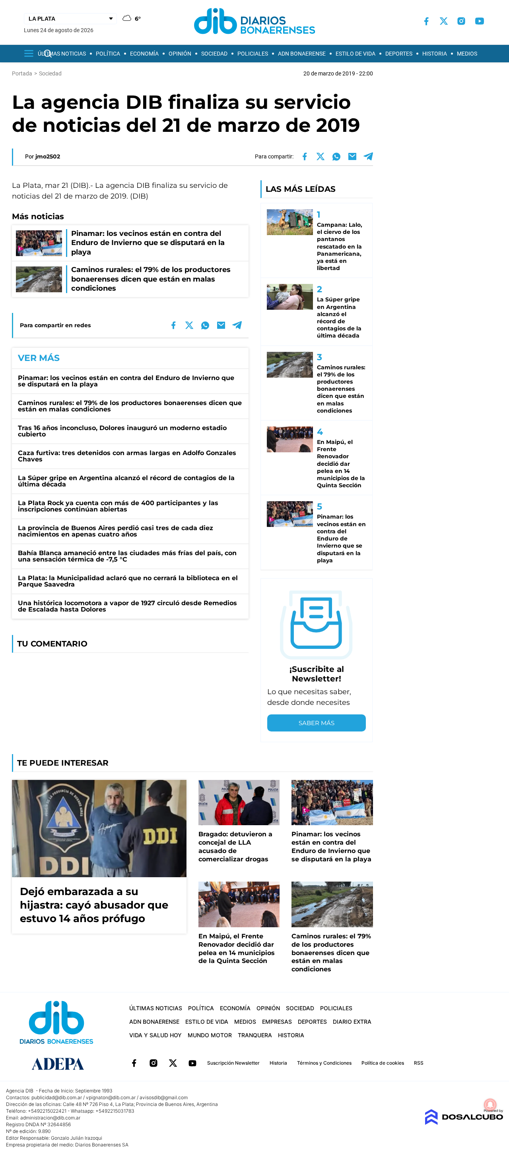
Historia (434, 53)
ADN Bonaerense (302, 53)
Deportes (398, 53)
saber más (316, 723)
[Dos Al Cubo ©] (464, 1123)
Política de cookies (382, 1063)
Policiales (252, 53)
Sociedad (214, 53)
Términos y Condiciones (324, 1063)
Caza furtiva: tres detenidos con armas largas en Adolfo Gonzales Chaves (127, 456)
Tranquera (255, 1035)
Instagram (153, 1063)
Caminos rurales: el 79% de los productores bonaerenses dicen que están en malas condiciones (130, 406)
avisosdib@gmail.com (164, 1097)
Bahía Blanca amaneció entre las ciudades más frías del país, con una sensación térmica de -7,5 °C (127, 556)
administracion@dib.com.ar (50, 1118)
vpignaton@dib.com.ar (111, 1097)
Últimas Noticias (62, 53)
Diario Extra (352, 1021)
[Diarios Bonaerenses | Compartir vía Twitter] (320, 156)
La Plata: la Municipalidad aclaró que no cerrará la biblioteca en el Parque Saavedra (128, 581)
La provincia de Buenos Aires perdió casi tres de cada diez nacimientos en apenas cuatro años (115, 531)
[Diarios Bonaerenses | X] (444, 21)
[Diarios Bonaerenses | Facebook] (426, 21)
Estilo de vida (355, 53)
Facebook (134, 1063)
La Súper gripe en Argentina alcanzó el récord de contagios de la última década (126, 481)
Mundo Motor (210, 1035)
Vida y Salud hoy (155, 1035)
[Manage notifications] (490, 1104)
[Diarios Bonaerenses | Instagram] (461, 21)
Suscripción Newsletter (233, 1063)
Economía (144, 53)
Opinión (180, 53)
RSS (419, 1063)
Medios (467, 53)
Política (108, 53)
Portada (22, 73)
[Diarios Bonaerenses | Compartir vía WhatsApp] (336, 156)
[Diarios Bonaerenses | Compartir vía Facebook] (304, 156)
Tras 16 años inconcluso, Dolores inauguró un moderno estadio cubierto (122, 431)
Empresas (277, 1021)
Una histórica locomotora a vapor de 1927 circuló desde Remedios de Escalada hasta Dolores (127, 606)
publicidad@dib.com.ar (56, 1097)
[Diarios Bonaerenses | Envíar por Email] (352, 156)
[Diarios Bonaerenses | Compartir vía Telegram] (368, 156)
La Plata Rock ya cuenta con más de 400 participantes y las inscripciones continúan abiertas (118, 506)
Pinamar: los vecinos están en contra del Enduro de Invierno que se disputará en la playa (126, 381)
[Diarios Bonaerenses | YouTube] (479, 21)
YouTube (192, 1063)
